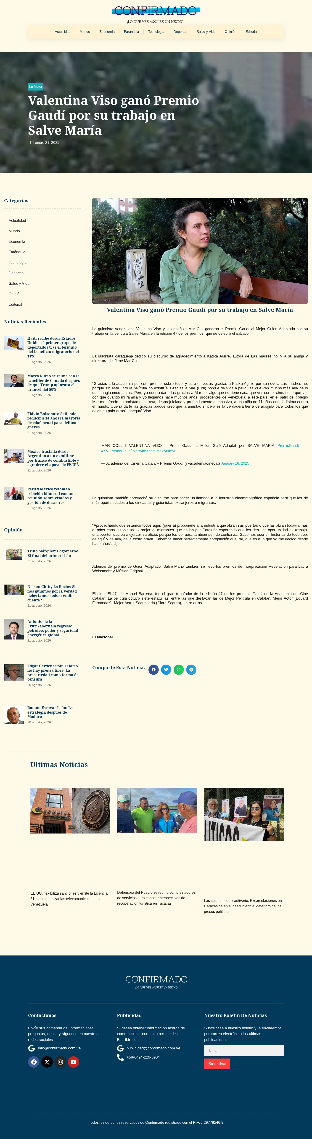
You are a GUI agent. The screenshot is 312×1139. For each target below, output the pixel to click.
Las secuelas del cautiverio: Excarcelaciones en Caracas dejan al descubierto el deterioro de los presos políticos (243, 906)
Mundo (85, 32)
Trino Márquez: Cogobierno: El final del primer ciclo (53, 553)
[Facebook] (34, 1062)
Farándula (131, 32)
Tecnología (156, 32)
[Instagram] (60, 1062)
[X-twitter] (47, 1062)
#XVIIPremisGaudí (116, 451)
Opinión (230, 32)
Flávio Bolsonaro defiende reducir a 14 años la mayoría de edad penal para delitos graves (53, 420)
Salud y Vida (206, 32)
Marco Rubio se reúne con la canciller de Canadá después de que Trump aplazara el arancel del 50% (53, 382)
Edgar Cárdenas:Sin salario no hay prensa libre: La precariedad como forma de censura (53, 672)
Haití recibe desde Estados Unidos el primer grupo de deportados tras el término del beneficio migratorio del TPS (53, 347)
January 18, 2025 (235, 463)
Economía (107, 32)
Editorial (251, 32)
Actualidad (62, 32)
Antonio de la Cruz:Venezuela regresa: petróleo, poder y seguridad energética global (52, 628)
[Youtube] (73, 1062)
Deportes (180, 32)
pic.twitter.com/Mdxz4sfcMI (154, 451)
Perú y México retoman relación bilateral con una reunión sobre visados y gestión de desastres (51, 496)
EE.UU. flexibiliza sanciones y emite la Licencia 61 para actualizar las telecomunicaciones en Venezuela (69, 898)
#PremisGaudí (287, 446)
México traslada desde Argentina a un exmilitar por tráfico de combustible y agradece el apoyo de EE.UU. (53, 458)
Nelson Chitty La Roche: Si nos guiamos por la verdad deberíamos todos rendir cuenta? (52, 593)
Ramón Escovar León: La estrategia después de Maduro (50, 712)
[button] (35, 87)
